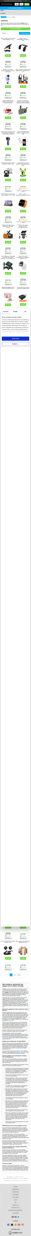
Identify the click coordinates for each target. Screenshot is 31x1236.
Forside (15, 1186)
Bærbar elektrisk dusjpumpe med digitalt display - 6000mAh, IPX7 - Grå (23, 70)
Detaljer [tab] (15, 311)
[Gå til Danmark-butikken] (13, 1217)
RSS (15, 1202)
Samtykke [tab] (5, 311)
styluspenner (23, 1003)
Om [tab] (25, 311)
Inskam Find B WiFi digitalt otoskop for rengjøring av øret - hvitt (23, 133)
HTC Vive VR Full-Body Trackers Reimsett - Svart (8, 942)
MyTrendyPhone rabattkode (15, 1210)
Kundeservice (15, 1189)
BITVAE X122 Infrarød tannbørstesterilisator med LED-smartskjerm (8, 70)
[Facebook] (8, 1225)
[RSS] (15, 1225)
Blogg (15, 1199)
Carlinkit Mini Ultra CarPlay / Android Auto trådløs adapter (23, 288)
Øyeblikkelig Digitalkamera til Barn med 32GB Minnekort (8, 288)
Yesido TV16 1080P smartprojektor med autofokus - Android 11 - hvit (23, 257)
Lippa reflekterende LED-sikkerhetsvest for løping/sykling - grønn (23, 164)
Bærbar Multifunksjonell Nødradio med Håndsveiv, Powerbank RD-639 (8, 101)
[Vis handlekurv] (26, 4)
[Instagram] (22, 1225)
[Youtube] (19, 1225)
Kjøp (8, 148)
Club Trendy (15, 1197)
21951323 (26, 1178)
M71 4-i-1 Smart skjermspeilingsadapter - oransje (23, 194)
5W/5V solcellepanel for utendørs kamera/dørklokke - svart (8, 39)
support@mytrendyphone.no (10, 1178)
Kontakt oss (15, 1205)
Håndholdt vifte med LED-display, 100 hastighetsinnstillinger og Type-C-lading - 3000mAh (8, 133)
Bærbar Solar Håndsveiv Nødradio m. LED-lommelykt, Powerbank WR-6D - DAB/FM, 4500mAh (23, 101)
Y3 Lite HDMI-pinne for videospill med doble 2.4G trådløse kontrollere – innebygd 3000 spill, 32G (8, 257)
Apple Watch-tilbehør (19, 1052)
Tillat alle (15, 338)
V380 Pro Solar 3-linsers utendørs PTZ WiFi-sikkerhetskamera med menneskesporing (23, 226)
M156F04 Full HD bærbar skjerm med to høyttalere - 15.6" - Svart (8, 194)
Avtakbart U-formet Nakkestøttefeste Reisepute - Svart (23, 39)
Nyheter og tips (15, 1207)
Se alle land (15, 1220)
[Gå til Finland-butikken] (18, 1217)
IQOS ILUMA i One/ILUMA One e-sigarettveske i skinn (23, 942)
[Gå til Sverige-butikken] (15, 1217)
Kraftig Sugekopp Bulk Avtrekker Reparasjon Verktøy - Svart (8, 163)
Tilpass (14, 344)
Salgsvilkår (15, 1213)
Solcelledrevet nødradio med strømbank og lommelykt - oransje (8, 226)
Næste (19, 974)
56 (15, 974)
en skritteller (11, 1020)
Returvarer (15, 1194)
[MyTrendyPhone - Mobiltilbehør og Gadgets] (7, 4)
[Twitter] (12, 1225)
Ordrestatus (15, 1191)
